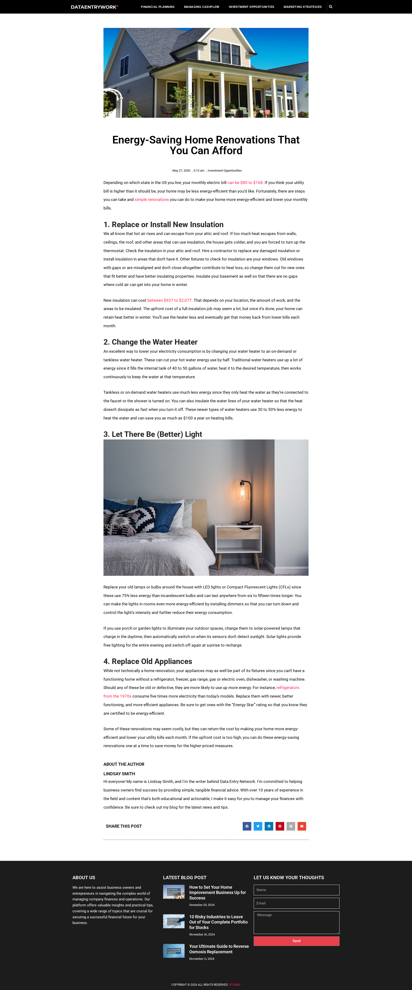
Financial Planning (158, 7)
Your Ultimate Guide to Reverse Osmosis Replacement (219, 949)
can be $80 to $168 (245, 182)
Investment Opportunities (251, 7)
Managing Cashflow (201, 7)
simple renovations (152, 199)
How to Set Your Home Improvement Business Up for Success (217, 892)
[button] (331, 7)
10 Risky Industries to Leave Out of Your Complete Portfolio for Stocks (218, 922)
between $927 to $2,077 (169, 300)
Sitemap (235, 984)
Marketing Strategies (303, 7)
